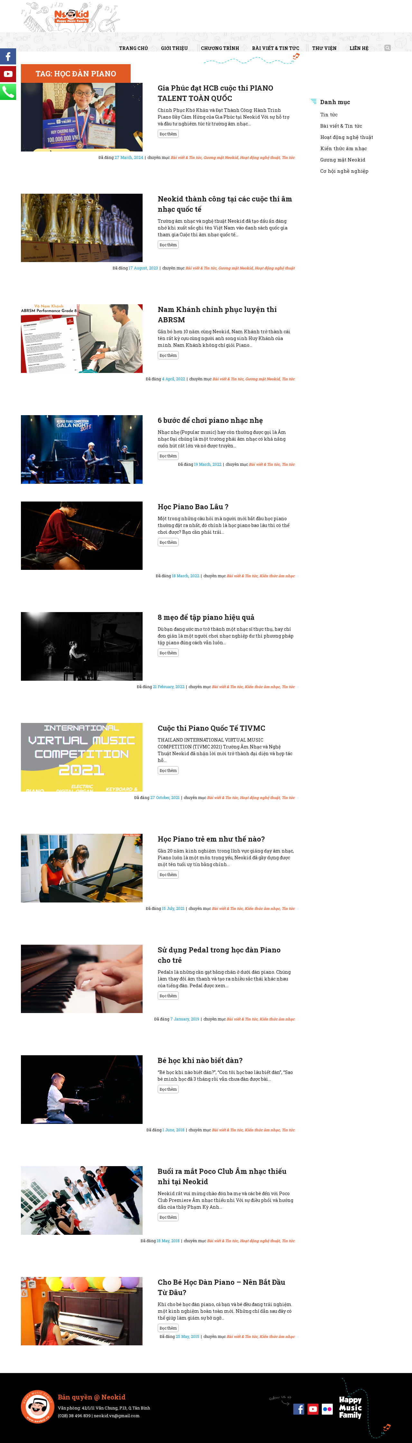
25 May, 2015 (187, 1336)
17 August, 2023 (143, 267)
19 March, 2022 (207, 464)
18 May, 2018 (168, 1240)
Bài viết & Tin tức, (186, 157)
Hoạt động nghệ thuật (275, 267)
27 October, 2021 (165, 797)
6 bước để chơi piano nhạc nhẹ (210, 420)
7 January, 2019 (184, 1018)
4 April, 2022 (173, 378)
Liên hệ (359, 48)
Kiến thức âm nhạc (277, 575)
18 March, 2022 (185, 575)
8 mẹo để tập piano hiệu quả (206, 617)
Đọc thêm (168, 133)
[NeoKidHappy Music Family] (72, 17)
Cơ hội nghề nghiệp (344, 171)
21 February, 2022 (168, 686)
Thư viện (324, 48)
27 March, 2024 (129, 157)
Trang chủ (133, 48)
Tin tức (288, 157)
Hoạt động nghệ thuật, (260, 157)
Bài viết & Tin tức (275, 48)
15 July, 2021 (173, 908)
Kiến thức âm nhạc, (263, 686)
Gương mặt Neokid (342, 159)
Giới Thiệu (174, 48)
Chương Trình (220, 48)
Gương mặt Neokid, (221, 157)
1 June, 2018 (173, 1129)
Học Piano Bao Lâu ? (193, 506)
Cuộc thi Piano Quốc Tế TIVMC (211, 728)
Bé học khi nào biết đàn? (200, 1060)
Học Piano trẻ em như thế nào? (211, 838)
